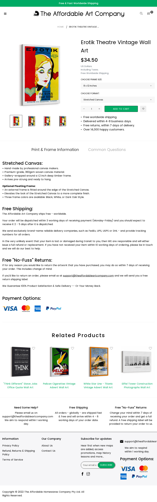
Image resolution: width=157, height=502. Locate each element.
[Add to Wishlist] (143, 109)
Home (60, 26)
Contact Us (48, 451)
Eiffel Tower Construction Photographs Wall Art (137, 385)
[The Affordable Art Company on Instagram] (88, 474)
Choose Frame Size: (91, 79)
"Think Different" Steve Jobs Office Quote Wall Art (20, 385)
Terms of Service (12, 459)
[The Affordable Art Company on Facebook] (82, 474)
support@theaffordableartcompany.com (27, 416)
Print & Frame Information (55, 149)
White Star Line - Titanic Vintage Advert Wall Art (98, 385)
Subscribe (106, 464)
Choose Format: (90, 93)
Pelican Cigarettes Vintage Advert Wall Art (59, 385)
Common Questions (107, 149)
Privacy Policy (10, 445)
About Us (47, 445)
